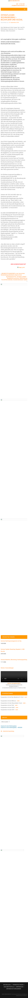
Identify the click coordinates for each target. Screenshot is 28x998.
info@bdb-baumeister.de (18, 5)
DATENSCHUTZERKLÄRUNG (13, 988)
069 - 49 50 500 (20, 4)
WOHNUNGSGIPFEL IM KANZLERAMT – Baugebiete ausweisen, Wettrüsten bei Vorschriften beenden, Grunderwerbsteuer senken (14, 278)
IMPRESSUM (19, 986)
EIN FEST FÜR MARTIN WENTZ (14, 683)
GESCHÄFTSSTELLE (9, 986)
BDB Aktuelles (7, 984)
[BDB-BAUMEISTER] (14, 0)
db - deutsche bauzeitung (7, 731)
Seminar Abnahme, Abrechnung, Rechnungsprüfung (14, 659)
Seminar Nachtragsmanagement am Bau (11, 641)
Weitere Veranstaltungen (7, 668)
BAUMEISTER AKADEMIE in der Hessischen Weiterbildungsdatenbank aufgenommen (13, 274)
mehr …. (18, 701)
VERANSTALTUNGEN (18, 984)
